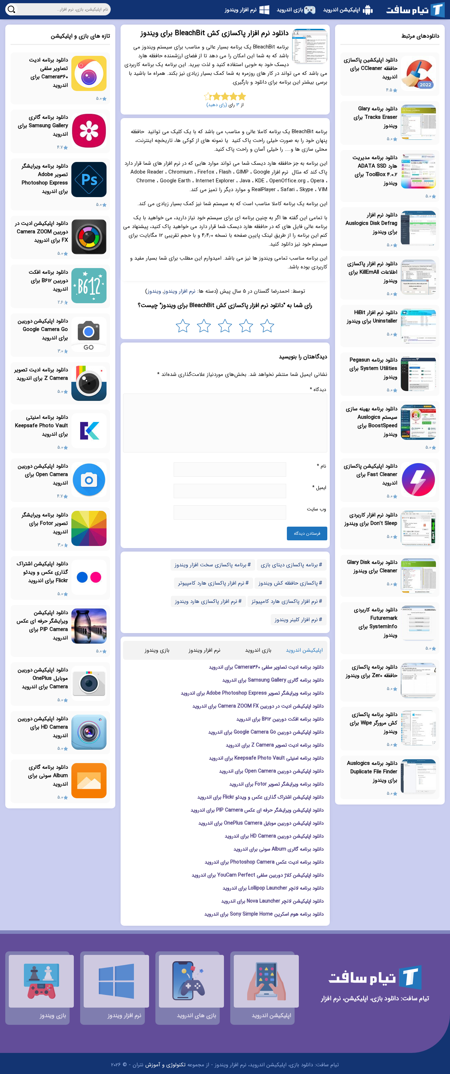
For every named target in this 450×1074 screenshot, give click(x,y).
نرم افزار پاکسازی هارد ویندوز (206, 601)
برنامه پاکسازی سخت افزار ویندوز (210, 565)
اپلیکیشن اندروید (304, 650)
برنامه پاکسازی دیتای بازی (289, 565)
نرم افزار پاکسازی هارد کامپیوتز (285, 601)
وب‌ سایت (316, 509)
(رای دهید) (216, 105)
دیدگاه (318, 389)
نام (321, 466)
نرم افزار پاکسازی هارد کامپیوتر (211, 583)
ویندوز (154, 291)
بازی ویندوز (157, 650)
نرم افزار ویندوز (179, 291)
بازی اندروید (258, 650)
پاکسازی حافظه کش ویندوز (288, 583)
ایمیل (319, 488)
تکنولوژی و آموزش (165, 1065)
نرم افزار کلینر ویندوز (296, 620)
